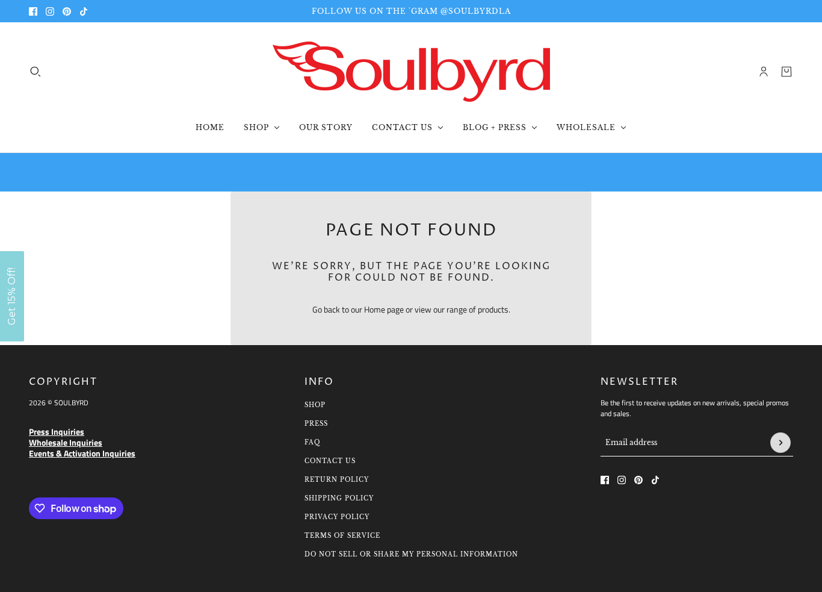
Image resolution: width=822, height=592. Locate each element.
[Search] (35, 71)
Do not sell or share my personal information (411, 554)
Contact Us (330, 461)
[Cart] (786, 71)
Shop (315, 405)
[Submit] (780, 442)
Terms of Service (342, 536)
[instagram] (50, 11)
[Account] (763, 71)
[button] (12, 296)
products (493, 309)
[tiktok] (83, 11)
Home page (384, 309)
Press (316, 424)
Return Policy (336, 480)
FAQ (312, 442)
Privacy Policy (336, 517)
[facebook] (33, 11)
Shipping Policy (339, 498)
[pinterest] (66, 11)
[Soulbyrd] (411, 72)
